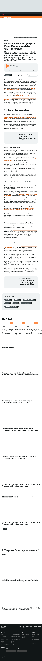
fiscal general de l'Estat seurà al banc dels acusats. (25, 230)
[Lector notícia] (19, 75)
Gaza (7, 303)
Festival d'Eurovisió (28, 299)
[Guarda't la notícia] (22, 75)
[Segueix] (11, 75)
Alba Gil (3, 333)
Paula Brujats (4, 554)
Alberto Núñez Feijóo (11, 306)
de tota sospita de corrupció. (22, 95)
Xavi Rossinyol (7, 333)
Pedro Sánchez (25, 303)
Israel (15, 303)
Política (7, 75)
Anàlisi (16, 299)
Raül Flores (12, 65)
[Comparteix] (25, 75)
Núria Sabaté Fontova (29, 333)
